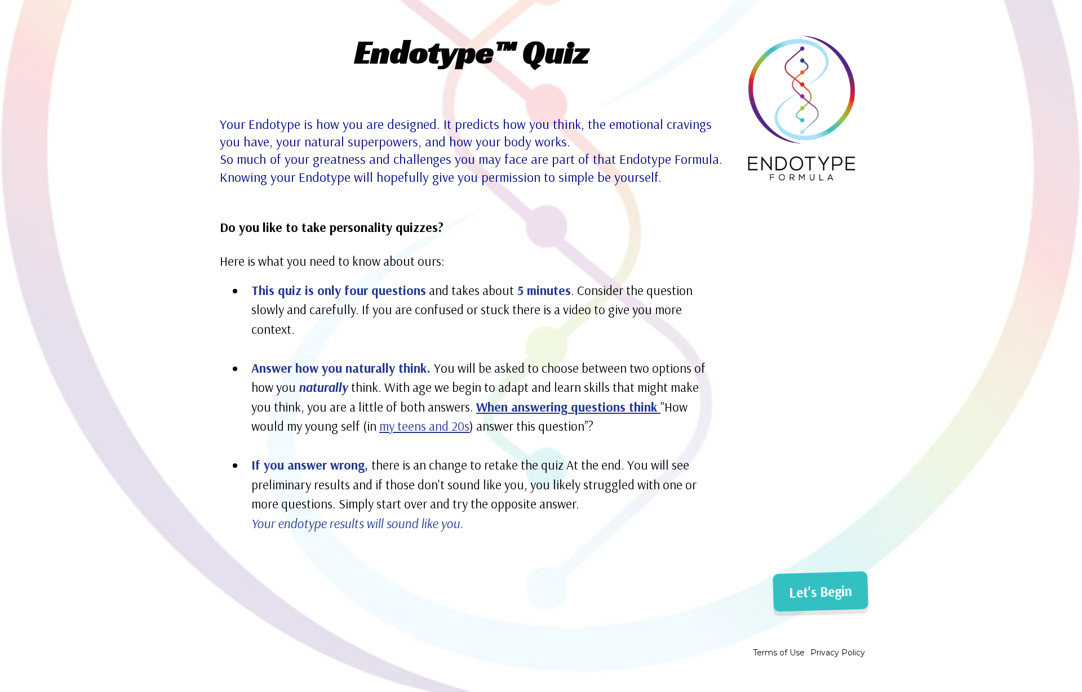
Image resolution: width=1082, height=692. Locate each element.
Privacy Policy (837, 653)
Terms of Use (779, 653)
